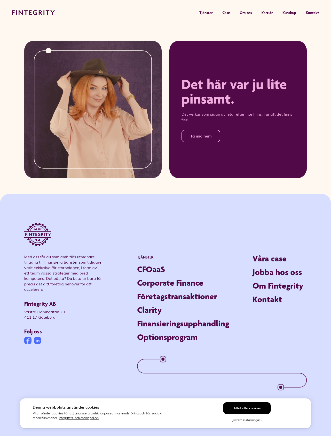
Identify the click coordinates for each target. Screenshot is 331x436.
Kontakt (312, 12)
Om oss (246, 12)
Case (226, 12)
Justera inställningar (246, 420)
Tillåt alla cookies (247, 408)
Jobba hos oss (277, 272)
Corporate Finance (170, 282)
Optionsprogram (167, 337)
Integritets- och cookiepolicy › (79, 418)
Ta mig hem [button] (201, 135)
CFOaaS (151, 269)
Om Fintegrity (277, 285)
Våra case (269, 258)
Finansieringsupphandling (183, 323)
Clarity (149, 310)
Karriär (267, 12)
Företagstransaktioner (177, 296)
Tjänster (206, 12)
